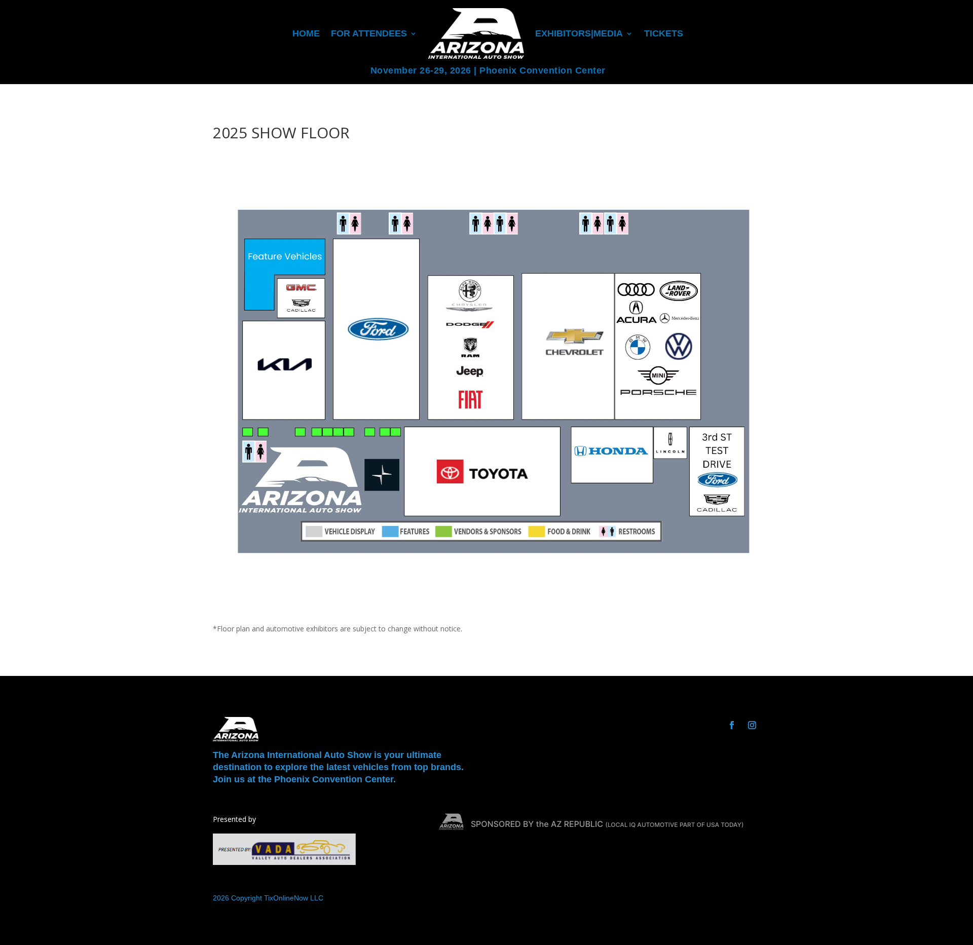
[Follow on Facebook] (732, 725)
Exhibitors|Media (579, 33)
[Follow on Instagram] (752, 725)
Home (306, 33)
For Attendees (369, 33)
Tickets (663, 33)
